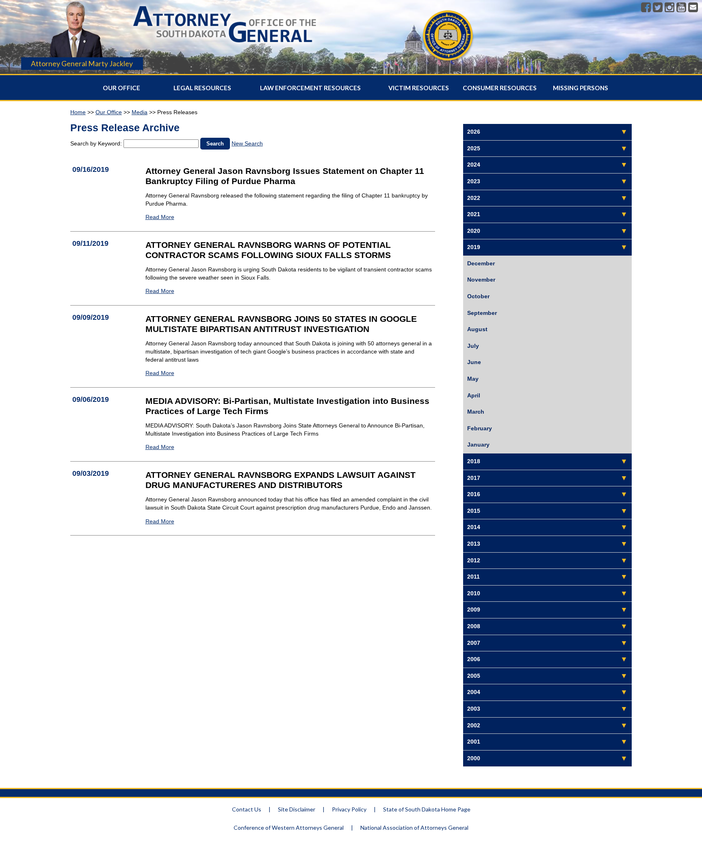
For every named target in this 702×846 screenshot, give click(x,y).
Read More (159, 217)
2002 (473, 725)
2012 (473, 560)
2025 (473, 148)
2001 (473, 741)
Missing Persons (580, 87)
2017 (473, 478)
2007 (473, 643)
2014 (473, 527)
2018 (473, 461)
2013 (473, 543)
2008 (473, 626)
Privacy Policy (349, 809)
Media (139, 112)
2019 (473, 247)
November (481, 279)
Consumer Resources (500, 87)
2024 (473, 164)
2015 (473, 511)
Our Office (121, 87)
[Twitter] (658, 7)
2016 (473, 494)
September (482, 313)
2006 (473, 659)
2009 (473, 609)
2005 (473, 675)
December (481, 263)
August (477, 329)
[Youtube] (681, 7)
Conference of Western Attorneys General (289, 827)
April (473, 395)
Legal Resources (202, 87)
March (475, 411)
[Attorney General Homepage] (224, 45)
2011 (473, 576)
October (478, 296)
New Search (247, 143)
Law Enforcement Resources (310, 87)
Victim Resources (418, 87)
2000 (473, 758)
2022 (473, 198)
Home (78, 112)
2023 (473, 181)
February (479, 428)
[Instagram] (669, 7)
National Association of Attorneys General (414, 827)
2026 (473, 131)
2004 (473, 692)
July (473, 346)
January (478, 444)
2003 (473, 708)
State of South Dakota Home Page (426, 809)
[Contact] (693, 7)
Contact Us (246, 809)
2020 (473, 231)
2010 (473, 593)
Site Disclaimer (296, 809)
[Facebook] (646, 7)
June (474, 362)
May (473, 378)
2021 (473, 214)
